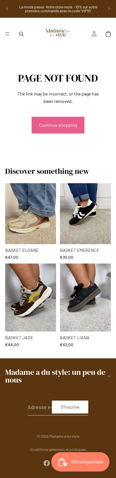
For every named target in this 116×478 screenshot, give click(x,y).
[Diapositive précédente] (7, 9)
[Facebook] (47, 463)
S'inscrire (70, 406)
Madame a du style (64, 436)
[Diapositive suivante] (109, 9)
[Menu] (7, 33)
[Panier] (108, 34)
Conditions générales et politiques (58, 449)
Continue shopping (58, 125)
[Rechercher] (21, 34)
